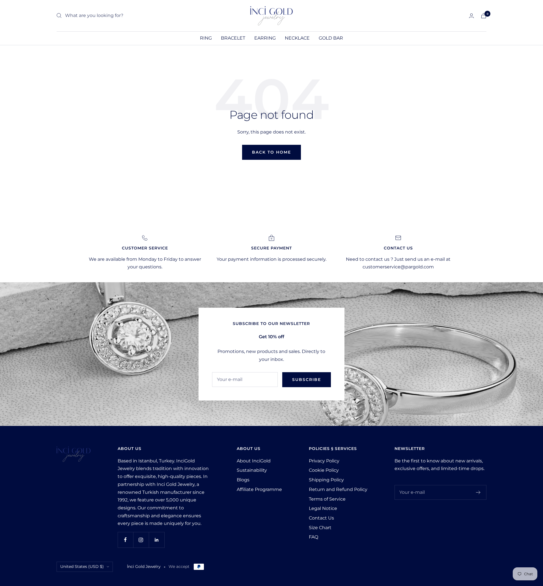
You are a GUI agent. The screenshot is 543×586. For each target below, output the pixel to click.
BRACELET (233, 38)
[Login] (471, 15)
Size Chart (320, 527)
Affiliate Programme (259, 489)
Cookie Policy (324, 470)
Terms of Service (327, 499)
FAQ (313, 537)
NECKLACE (297, 38)
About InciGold (254, 461)
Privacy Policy (324, 461)
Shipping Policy (326, 479)
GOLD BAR (331, 38)
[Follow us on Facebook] (125, 540)
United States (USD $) (82, 566)
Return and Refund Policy (338, 489)
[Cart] (483, 15)
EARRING (265, 38)
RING (206, 38)
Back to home (271, 152)
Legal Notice (323, 508)
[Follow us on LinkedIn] (156, 540)
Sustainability (252, 470)
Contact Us (321, 518)
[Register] (478, 492)
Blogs (243, 479)
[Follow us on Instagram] (141, 540)
